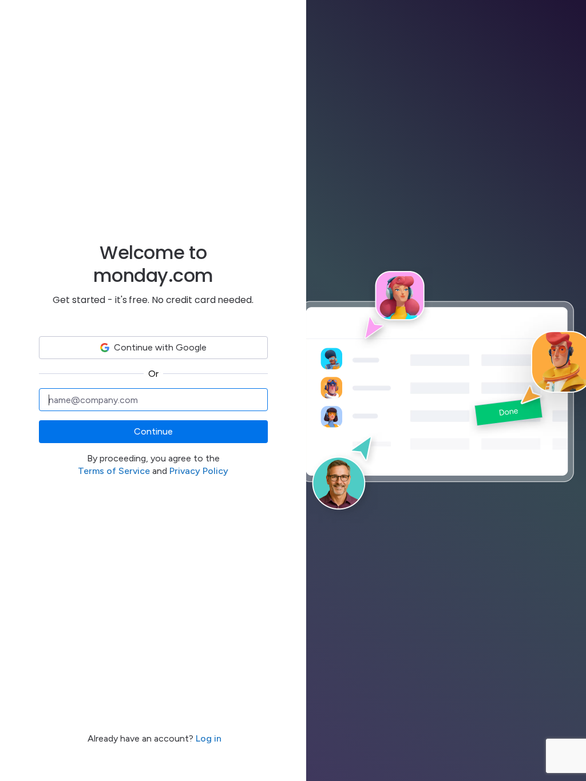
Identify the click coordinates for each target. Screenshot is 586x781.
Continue (153, 431)
